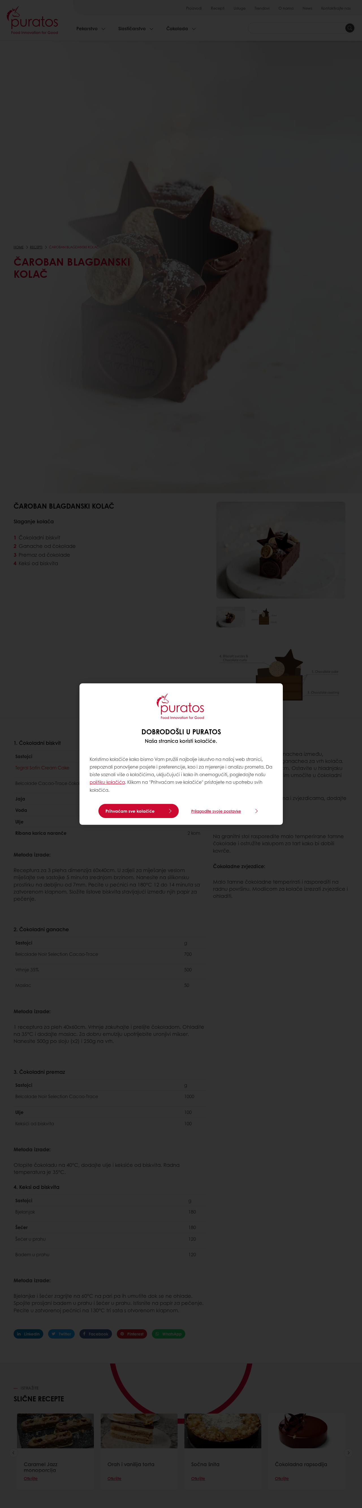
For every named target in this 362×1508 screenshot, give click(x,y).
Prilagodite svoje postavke (216, 811)
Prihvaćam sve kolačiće (130, 811)
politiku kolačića (107, 782)
